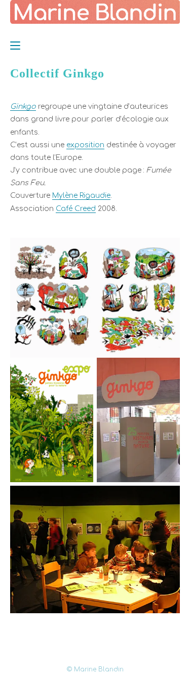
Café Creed (76, 208)
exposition (85, 145)
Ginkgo (23, 106)
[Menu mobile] (15, 45)
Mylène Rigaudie (81, 195)
